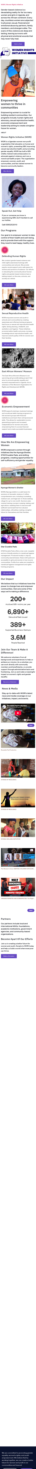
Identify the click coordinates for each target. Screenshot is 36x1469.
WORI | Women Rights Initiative (12, 4)
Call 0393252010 (9, 225)
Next (30, 725)
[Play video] (5, 250)
